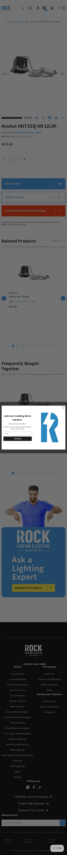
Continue (17, 439)
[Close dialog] (63, 407)
